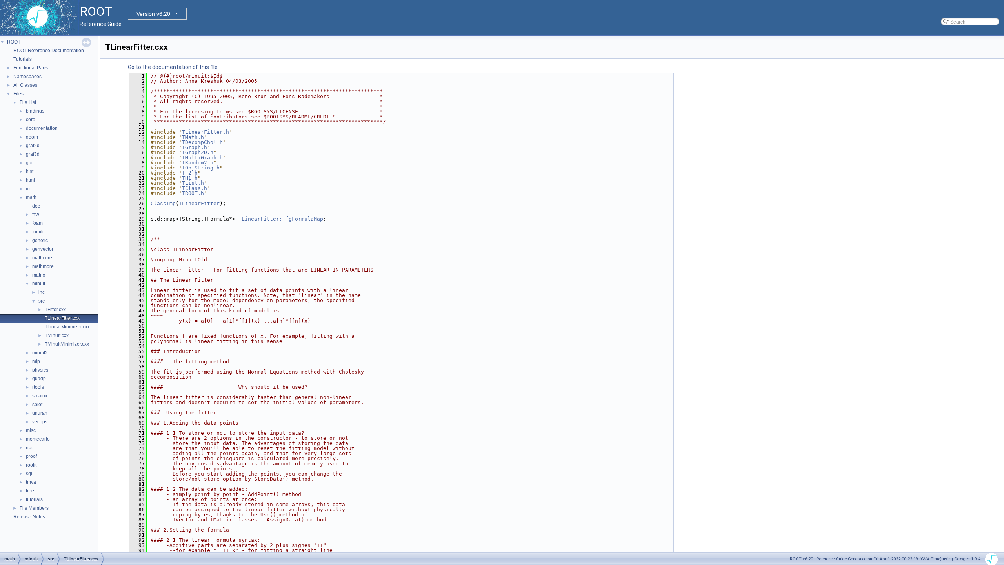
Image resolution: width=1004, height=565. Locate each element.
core (30, 119)
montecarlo (38, 439)
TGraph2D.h (197, 152)
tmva (31, 482)
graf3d (33, 154)
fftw (35, 214)
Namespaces (27, 76)
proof (31, 456)
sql (29, 473)
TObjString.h (201, 168)
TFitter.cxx (55, 309)
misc (31, 430)
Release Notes (29, 516)
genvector (42, 249)
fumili (38, 232)
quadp (39, 378)
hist (29, 171)
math (31, 197)
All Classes (25, 85)
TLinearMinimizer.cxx (67, 327)
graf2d (33, 145)
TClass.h (194, 188)
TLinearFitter (199, 203)
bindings (35, 111)
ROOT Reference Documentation (48, 50)
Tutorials (22, 59)
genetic (40, 240)
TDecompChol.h (202, 142)
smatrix (39, 396)
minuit (38, 283)
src (41, 301)
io (28, 188)
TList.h (193, 183)
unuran (39, 413)
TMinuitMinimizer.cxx (67, 344)
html (30, 180)
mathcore (42, 258)
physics (40, 370)
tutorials (34, 499)
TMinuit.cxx (57, 335)
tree (30, 491)
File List (28, 102)
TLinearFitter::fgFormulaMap (280, 219)
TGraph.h (194, 147)
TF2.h (190, 173)
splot (37, 404)
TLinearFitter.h (205, 132)
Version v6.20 (153, 14)
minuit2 (40, 352)
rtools (38, 387)
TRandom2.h (197, 163)
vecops (39, 422)
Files (18, 94)
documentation (42, 128)
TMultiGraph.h (202, 157)
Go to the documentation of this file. (173, 67)
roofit (31, 465)
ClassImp (163, 203)
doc (36, 206)
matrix (38, 275)
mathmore (43, 266)
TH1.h (190, 178)
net (29, 447)
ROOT (13, 42)
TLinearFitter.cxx (62, 318)
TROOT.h (193, 193)
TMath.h (193, 137)
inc (41, 292)
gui (29, 163)
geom (32, 137)
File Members (34, 508)
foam (37, 223)
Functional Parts (30, 68)
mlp (36, 361)
